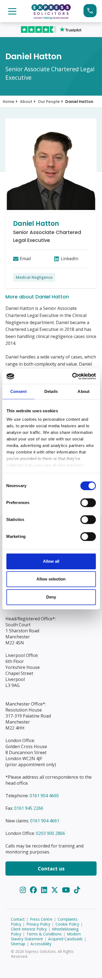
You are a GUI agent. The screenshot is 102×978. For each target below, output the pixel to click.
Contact (18, 919)
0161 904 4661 (44, 821)
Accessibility (40, 943)
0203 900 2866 (50, 833)
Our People (49, 101)
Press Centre (41, 919)
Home (8, 101)
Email (25, 259)
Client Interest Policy (29, 929)
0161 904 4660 (44, 796)
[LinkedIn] (45, 890)
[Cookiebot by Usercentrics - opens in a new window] (73, 376)
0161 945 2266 (28, 808)
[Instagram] (24, 890)
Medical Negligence (34, 277)
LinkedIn (69, 259)
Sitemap (18, 943)
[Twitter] (55, 890)
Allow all (51, 561)
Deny (51, 597)
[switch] (88, 502)
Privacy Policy (38, 924)
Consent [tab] (18, 391)
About (26, 101)
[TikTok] (77, 890)
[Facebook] (34, 890)
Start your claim (90, 10)
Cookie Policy (67, 924)
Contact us (51, 868)
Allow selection (51, 579)
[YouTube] (67, 890)
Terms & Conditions (44, 933)
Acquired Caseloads (65, 938)
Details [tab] (51, 391)
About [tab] (83, 391)
